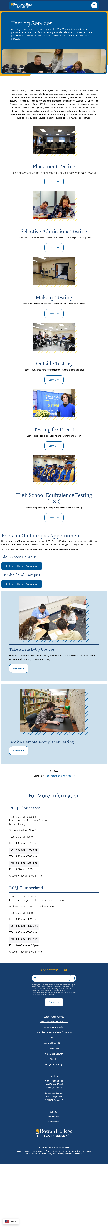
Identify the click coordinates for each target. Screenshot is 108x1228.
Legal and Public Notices (54, 1043)
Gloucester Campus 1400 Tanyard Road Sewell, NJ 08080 (54, 1084)
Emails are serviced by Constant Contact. (54, 993)
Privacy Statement (83, 1151)
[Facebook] (46, 1065)
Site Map (54, 1059)
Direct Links (54, 1048)
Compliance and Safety (54, 1026)
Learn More (53, 181)
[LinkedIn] (53, 1065)
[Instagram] (50, 1065)
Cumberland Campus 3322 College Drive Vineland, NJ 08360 (54, 1096)
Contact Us (54, 1002)
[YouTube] (57, 1065)
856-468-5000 (54, 1116)
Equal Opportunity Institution (69, 1153)
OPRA (54, 1037)
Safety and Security (54, 1053)
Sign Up (72, 978)
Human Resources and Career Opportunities (54, 1032)
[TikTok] (62, 1065)
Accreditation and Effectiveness (54, 1021)
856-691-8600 (54, 1121)
